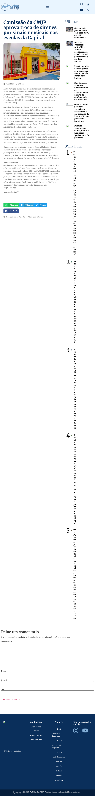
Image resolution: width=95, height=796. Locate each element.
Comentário (6, 642)
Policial (59, 771)
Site (2, 689)
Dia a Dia (59, 740)
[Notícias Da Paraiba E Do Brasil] (82, 4)
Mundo (59, 766)
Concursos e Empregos (56, 734)
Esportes (59, 761)
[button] (47, 7)
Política (59, 775)
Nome (3, 671)
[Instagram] (88, 4)
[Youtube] (82, 10)
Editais (59, 752)
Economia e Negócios (56, 746)
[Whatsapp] (88, 10)
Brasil (59, 729)
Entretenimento (59, 757)
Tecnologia (59, 780)
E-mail (4, 680)
